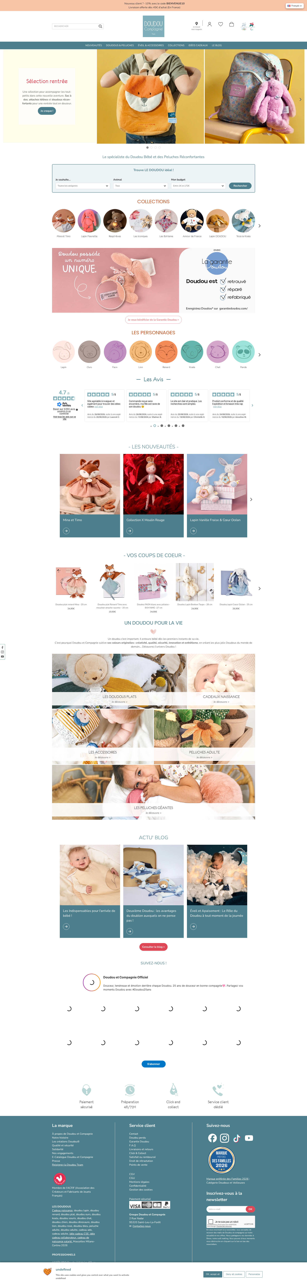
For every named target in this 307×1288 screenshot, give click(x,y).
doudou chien (60, 1222)
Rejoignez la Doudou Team (67, 1165)
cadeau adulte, (60, 1234)
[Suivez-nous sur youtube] (2, 656)
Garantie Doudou (139, 1141)
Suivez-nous (218, 1125)
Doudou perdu (137, 1137)
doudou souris (67, 1218)
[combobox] (83, 186)
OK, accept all (213, 1274)
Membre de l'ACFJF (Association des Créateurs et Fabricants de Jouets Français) (73, 1191)
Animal (117, 179)
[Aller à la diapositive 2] (152, 148)
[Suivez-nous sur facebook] (2, 647)
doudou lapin (81, 1210)
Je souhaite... (63, 179)
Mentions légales (139, 1182)
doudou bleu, (81, 1226)
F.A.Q (132, 1145)
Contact (133, 1134)
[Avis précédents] (82, 405)
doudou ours (83, 1214)
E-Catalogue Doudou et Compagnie (72, 1157)
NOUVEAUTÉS (93, 45)
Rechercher (240, 186)
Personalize (254, 1274)
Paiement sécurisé (140, 1199)
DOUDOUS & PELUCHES (120, 45)
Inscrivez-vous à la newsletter (224, 1196)
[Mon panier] (231, 24)
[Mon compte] (210, 24)
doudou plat (68, 1214)
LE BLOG (217, 45)
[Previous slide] (6, 99)
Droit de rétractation (141, 1161)
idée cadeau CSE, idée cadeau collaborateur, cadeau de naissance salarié (73, 1237)
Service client (142, 1125)
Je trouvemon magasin (196, 28)
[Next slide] (300, 99)
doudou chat (84, 1218)
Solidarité (57, 1149)
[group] (63, 223)
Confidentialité (137, 1186)
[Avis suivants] (252, 405)
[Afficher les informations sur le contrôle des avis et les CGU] (77, 409)
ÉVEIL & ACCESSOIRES (151, 45)
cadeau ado (85, 1230)
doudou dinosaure (79, 1222)
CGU (132, 1178)
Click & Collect (137, 1153)
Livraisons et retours (141, 1149)
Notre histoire (60, 1137)
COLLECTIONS (176, 45)
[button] (295, 6)
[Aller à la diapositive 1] (148, 148)
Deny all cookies (234, 1274)
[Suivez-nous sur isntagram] (2, 652)
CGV (132, 1174)
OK (250, 1209)
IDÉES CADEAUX (198, 45)
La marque (62, 1125)
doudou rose (65, 1226)
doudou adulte (69, 1230)
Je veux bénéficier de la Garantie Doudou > (153, 320)
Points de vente (138, 1165)
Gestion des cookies (141, 1189)
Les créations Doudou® (65, 1141)
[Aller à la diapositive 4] (160, 148)
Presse (56, 1161)
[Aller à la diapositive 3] (156, 148)
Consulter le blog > (153, 947)
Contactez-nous (142, 1226)
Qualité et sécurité (63, 1145)
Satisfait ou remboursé (142, 1157)
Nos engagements (62, 1153)
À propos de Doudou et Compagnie (72, 1134)
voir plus (98, 406)
